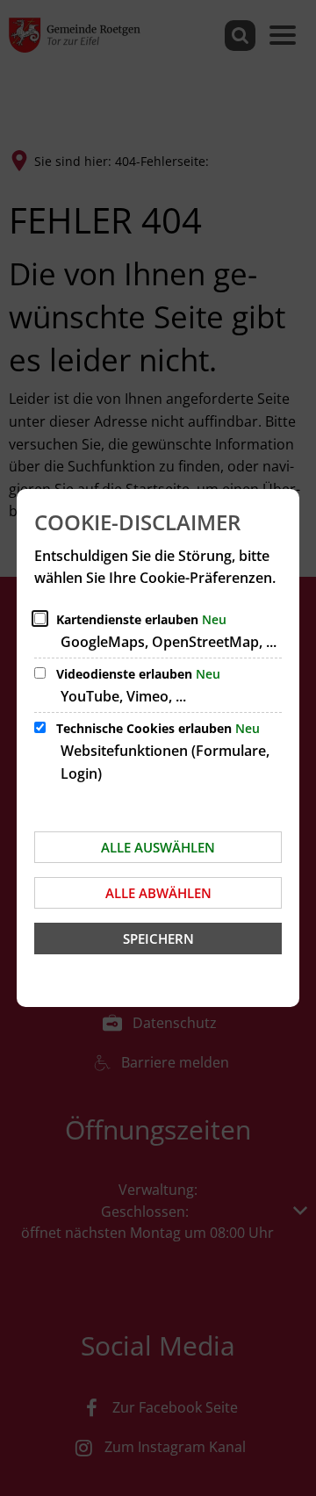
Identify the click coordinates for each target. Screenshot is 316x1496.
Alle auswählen (158, 847)
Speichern (158, 938)
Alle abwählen (158, 893)
